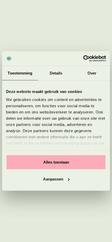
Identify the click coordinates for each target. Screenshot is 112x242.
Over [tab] (92, 73)
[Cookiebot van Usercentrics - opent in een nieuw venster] (83, 58)
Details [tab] (56, 73)
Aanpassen (53, 179)
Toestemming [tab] (20, 73)
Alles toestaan (56, 162)
